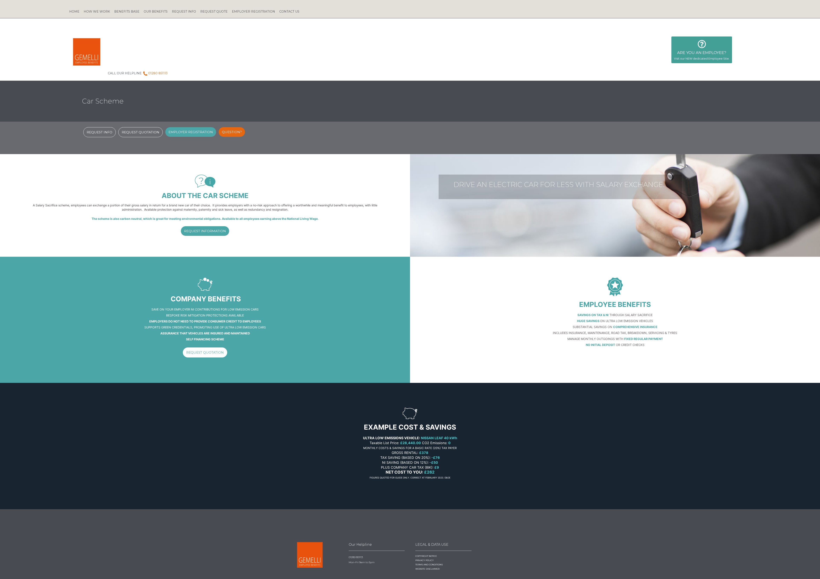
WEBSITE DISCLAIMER (427, 568)
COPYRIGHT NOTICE (426, 556)
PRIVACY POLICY (424, 560)
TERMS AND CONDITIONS (429, 564)
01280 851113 (158, 73)
